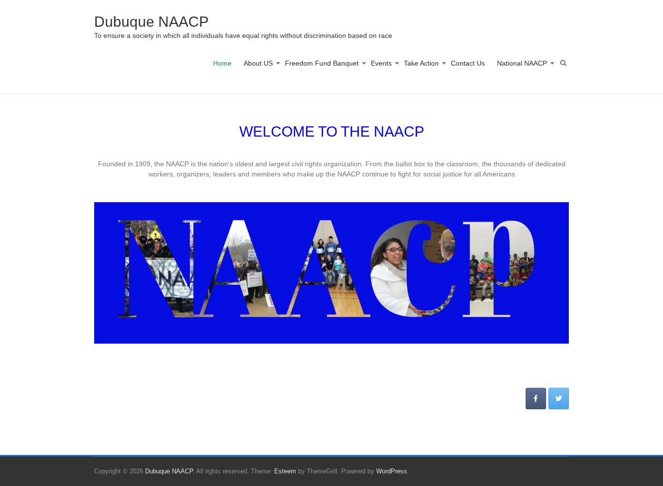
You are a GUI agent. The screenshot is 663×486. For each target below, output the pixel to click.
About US (258, 63)
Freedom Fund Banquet (322, 63)
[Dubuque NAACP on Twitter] (558, 398)
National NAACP (522, 63)
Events (381, 63)
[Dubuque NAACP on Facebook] (536, 398)
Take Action (421, 63)
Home (222, 63)
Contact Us (468, 63)
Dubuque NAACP (151, 22)
